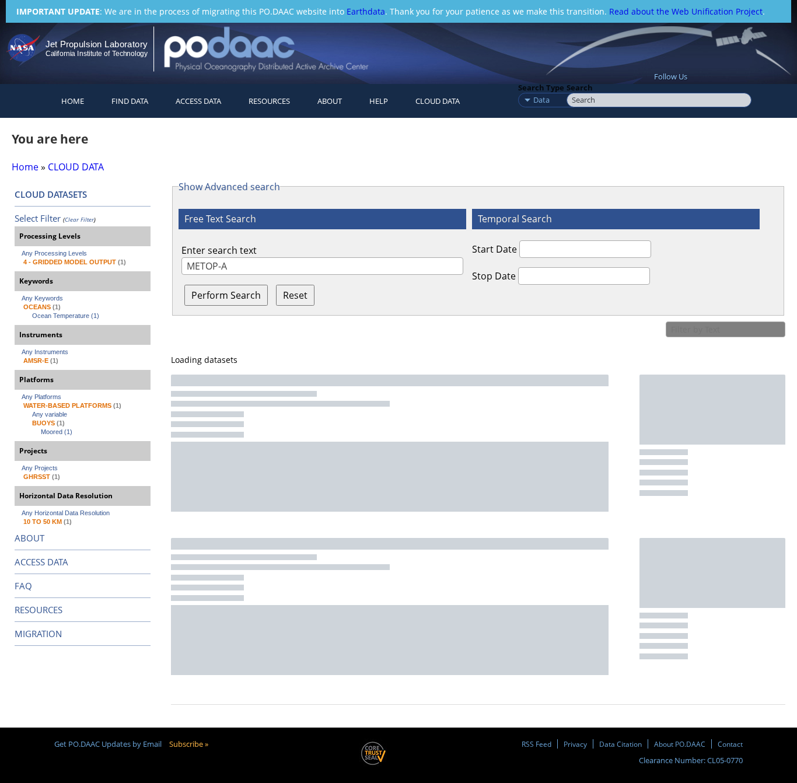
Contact (730, 744)
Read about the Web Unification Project (686, 11)
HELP (378, 101)
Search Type (541, 87)
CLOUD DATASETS (51, 194)
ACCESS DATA (41, 562)
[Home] (276, 48)
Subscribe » (188, 744)
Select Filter (38, 218)
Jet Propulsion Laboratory (96, 44)
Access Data (198, 101)
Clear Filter (79, 219)
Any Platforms (41, 396)
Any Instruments (45, 351)
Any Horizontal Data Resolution (66, 512)
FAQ (23, 586)
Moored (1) (56, 431)
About (329, 101)
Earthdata (366, 11)
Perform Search (226, 295)
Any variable (49, 414)
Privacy (575, 744)
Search (580, 87)
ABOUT (29, 538)
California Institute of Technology (97, 54)
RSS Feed (536, 744)
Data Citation (620, 744)
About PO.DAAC (679, 744)
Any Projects (40, 467)
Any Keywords (42, 298)
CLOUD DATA (437, 101)
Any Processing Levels (54, 253)
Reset (295, 295)
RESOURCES (269, 101)
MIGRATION (38, 633)
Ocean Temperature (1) (65, 315)
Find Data (129, 101)
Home (72, 101)
